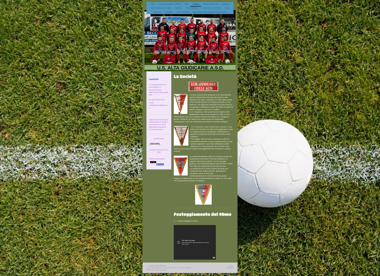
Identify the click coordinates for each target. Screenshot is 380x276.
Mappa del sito (160, 265)
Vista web (230, 268)
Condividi (160, 164)
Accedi (231, 265)
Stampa (151, 265)
